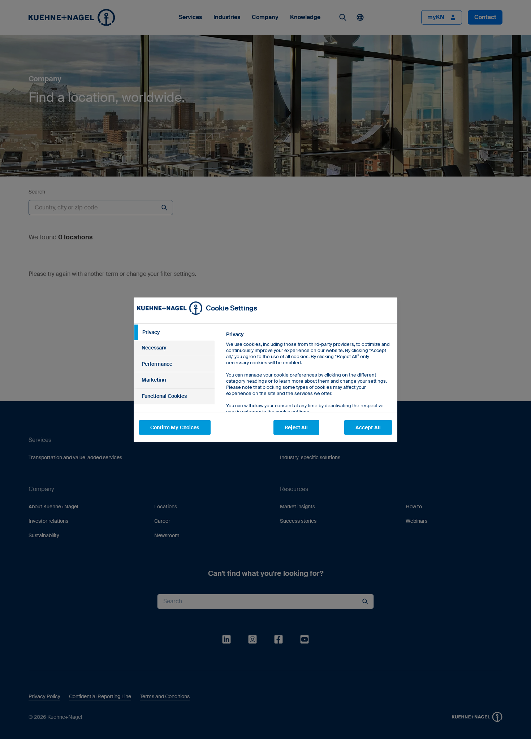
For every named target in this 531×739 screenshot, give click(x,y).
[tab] (174, 332)
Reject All (296, 427)
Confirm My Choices (174, 427)
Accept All (368, 427)
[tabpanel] (309, 389)
